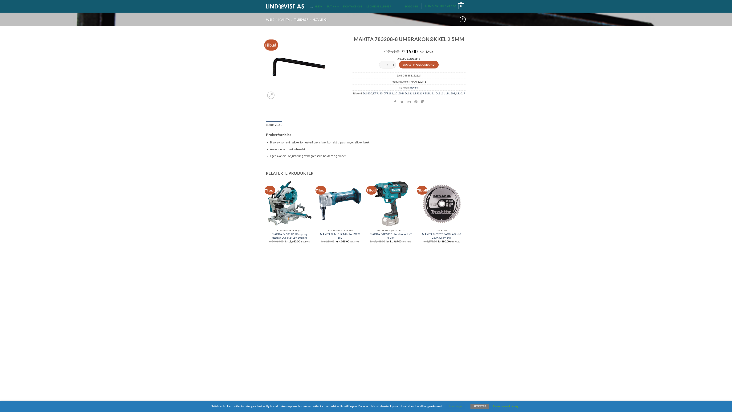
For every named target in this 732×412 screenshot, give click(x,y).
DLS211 (409, 93)
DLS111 (440, 93)
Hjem (318, 6)
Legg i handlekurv (419, 64)
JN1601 (450, 93)
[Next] (465, 215)
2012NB (399, 93)
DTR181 (388, 93)
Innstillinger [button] (455, 406)
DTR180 (378, 93)
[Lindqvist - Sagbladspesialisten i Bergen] (285, 6)
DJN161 (430, 93)
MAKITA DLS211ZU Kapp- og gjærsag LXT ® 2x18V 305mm (289, 236)
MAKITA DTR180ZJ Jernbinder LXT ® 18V (391, 236)
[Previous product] (463, 19)
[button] (411, 6)
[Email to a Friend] (409, 102)
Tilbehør (301, 19)
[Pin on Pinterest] (416, 102)
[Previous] (266, 215)
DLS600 (367, 93)
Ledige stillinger (378, 6)
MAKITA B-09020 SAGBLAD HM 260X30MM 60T (441, 236)
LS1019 (460, 93)
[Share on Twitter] (402, 102)
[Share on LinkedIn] (423, 102)
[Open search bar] (311, 6)
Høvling (320, 19)
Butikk (332, 6)
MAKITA (284, 19)
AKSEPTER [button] (480, 406)
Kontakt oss (352, 6)
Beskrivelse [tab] (274, 124)
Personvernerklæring (505, 406)
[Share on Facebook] (395, 102)
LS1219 (419, 93)
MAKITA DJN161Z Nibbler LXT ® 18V (340, 236)
